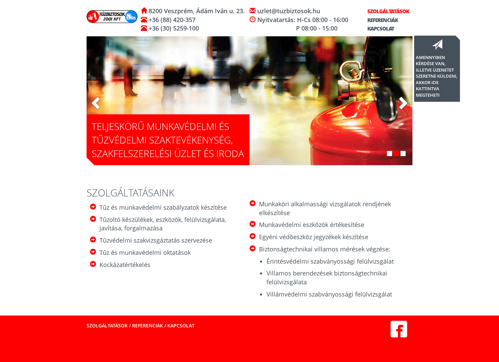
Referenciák (382, 20)
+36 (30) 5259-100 (173, 28)
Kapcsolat (380, 28)
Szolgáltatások (387, 11)
